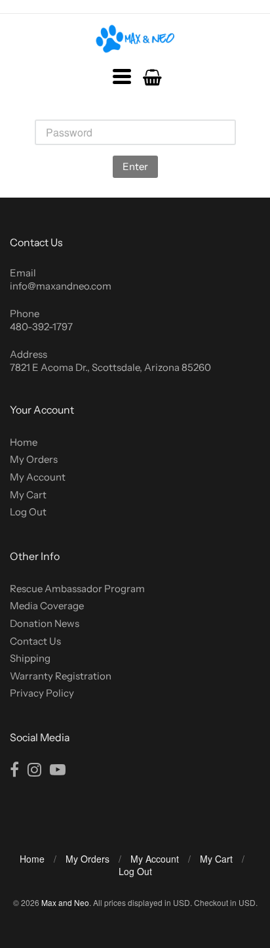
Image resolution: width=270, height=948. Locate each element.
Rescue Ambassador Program (77, 588)
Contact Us (35, 641)
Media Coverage (47, 605)
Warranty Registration (60, 676)
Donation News (44, 623)
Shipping (30, 658)
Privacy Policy (42, 693)
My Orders (34, 459)
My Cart (28, 494)
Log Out (28, 512)
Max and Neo (65, 902)
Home (23, 442)
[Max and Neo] (135, 39)
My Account (38, 477)
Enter (135, 166)
